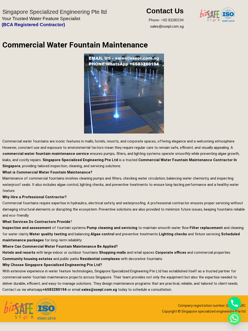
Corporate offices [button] (170, 252)
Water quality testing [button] (48, 234)
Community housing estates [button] (27, 259)
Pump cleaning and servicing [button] (112, 228)
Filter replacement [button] (206, 228)
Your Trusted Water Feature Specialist (41, 18)
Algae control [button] (102, 234)
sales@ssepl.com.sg (167, 26)
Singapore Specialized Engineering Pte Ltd (80, 160)
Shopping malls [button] (112, 252)
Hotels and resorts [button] (18, 252)
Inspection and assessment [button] (26, 228)
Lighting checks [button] (173, 234)
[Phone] (234, 303)
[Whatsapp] (234, 318)
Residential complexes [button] (100, 259)
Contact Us (165, 11)
